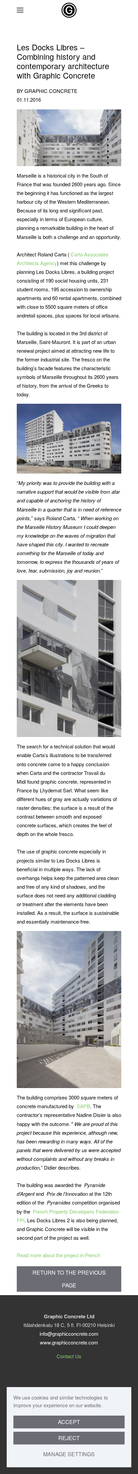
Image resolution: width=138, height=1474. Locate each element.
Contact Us (69, 1356)
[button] (20, 10)
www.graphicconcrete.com (69, 1342)
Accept (69, 1422)
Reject (69, 1438)
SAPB (83, 1106)
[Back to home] (69, 10)
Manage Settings (69, 1454)
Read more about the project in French (58, 1255)
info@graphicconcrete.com (69, 1333)
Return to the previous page (69, 1279)
